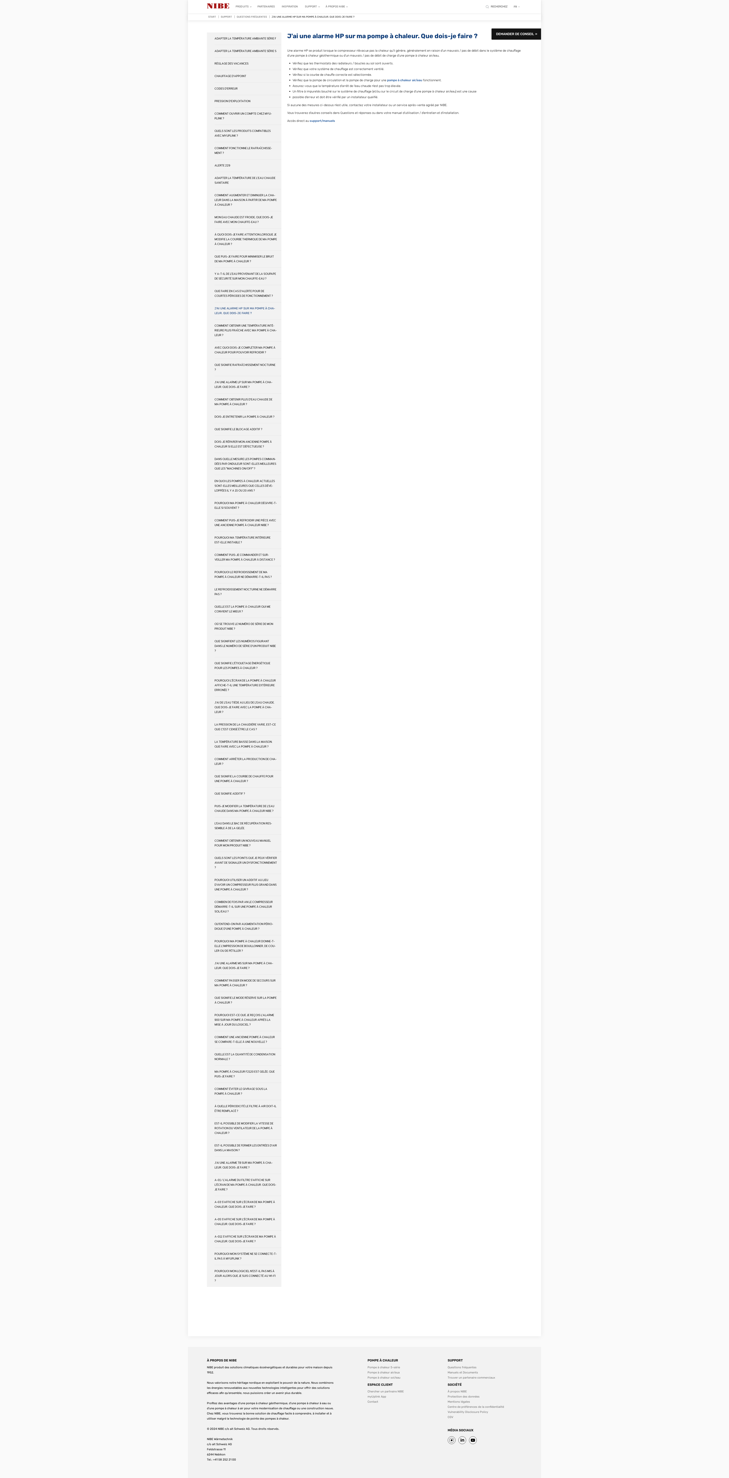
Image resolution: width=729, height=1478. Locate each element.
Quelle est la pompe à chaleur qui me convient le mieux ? (243, 609)
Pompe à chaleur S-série (384, 1367)
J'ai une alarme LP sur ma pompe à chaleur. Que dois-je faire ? (243, 385)
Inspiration (290, 6)
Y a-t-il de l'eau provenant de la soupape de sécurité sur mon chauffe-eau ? (245, 276)
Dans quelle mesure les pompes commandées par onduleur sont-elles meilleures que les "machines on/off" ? (245, 463)
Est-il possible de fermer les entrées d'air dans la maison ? (246, 1148)
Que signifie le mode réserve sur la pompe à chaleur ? (246, 1000)
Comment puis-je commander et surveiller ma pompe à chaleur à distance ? (245, 557)
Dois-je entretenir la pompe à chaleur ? (244, 417)
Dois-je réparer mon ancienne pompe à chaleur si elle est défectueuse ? (243, 444)
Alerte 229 (222, 165)
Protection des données (464, 1396)
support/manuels (322, 121)
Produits (242, 6)
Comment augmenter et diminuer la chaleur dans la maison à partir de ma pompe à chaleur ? (246, 200)
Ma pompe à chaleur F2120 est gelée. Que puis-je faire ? (245, 1074)
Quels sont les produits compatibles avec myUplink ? (243, 133)
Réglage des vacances (232, 63)
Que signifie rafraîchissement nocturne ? (245, 367)
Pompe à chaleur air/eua (384, 1372)
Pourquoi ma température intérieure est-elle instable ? (243, 540)
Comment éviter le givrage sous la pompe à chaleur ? (241, 1091)
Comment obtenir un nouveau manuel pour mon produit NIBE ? (243, 843)
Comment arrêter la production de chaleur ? (246, 761)
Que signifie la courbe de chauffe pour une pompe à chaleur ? (244, 779)
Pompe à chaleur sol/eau (384, 1377)
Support (311, 6)
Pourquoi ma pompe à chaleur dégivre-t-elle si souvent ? (246, 505)
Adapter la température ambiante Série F (245, 38)
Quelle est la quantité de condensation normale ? (245, 1057)
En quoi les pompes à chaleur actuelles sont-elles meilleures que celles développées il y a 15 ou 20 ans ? (245, 485)
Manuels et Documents (463, 1372)
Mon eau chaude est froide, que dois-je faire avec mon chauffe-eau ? (244, 220)
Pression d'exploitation (232, 101)
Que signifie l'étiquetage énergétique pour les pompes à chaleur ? (242, 666)
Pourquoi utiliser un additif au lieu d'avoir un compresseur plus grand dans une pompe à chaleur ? (246, 884)
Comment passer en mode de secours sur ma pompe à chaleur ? (245, 983)
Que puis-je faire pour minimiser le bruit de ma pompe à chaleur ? (244, 259)
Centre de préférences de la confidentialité (476, 1407)
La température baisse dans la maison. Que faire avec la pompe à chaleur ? (243, 744)
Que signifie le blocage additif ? (238, 429)
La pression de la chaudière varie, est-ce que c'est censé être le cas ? (245, 727)
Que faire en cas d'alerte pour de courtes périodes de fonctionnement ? (244, 293)
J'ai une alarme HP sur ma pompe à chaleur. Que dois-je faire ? (245, 311)
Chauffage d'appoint (230, 76)
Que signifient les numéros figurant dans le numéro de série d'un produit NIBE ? (245, 646)
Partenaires (266, 6)
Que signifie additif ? (230, 794)
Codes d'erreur (226, 89)
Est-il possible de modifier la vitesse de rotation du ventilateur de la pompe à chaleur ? (244, 1128)
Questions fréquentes (252, 16)
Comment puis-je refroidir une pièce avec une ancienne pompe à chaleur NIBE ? (245, 523)
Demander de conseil (515, 34)
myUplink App (377, 1396)
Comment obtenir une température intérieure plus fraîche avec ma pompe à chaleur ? (246, 330)
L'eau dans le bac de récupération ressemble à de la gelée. (243, 826)
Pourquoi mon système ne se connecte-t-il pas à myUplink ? (246, 1256)
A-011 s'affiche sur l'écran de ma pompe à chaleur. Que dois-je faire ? (245, 1239)
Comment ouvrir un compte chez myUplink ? (243, 116)
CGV (450, 1417)
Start (212, 16)
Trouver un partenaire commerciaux (471, 1377)
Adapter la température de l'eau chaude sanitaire (245, 180)
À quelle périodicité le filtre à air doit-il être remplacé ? (245, 1109)
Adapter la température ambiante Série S (245, 51)
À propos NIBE (335, 6)
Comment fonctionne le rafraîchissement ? (243, 151)
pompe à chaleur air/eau (404, 80)
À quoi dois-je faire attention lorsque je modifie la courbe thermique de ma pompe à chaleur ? (246, 239)
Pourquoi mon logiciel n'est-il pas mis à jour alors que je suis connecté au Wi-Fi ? (245, 1276)
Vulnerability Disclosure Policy (468, 1412)
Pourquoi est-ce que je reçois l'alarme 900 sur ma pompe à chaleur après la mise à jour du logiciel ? (244, 1020)
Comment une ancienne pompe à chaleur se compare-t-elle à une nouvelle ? (245, 1039)
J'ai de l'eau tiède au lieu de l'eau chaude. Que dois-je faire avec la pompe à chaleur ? (245, 707)
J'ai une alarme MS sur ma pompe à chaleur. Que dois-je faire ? (244, 966)
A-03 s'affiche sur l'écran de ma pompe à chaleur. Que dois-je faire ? (245, 1204)
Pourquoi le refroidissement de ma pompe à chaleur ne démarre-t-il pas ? (243, 574)
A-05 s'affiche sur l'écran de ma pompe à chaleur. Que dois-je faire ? (245, 1222)
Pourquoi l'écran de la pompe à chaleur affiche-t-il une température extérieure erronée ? (245, 685)
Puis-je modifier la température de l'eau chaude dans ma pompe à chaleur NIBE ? (244, 808)
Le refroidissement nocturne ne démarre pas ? (245, 592)
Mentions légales (459, 1401)
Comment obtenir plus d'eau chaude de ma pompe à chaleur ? (243, 402)
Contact (373, 1401)
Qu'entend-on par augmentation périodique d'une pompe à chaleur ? (244, 926)
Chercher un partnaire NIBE (386, 1391)
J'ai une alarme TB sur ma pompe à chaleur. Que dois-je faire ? (244, 1165)
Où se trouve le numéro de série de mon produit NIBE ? (244, 626)
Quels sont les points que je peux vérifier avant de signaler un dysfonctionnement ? (246, 862)
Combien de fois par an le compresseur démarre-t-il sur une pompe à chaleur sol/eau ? (244, 906)
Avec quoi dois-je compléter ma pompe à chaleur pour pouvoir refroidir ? (245, 350)
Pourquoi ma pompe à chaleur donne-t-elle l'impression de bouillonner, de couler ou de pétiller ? (245, 946)
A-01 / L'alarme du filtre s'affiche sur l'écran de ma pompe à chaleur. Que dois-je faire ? (245, 1184)
